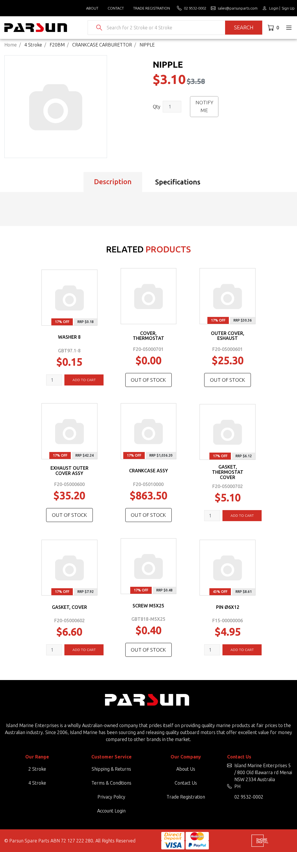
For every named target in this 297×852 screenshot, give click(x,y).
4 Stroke (37, 782)
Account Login (111, 810)
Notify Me (204, 106)
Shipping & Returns (111, 769)
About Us (185, 769)
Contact (116, 8)
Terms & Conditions (111, 782)
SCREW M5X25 (148, 605)
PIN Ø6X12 (227, 607)
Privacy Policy (111, 796)
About (92, 8)
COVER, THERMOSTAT (148, 336)
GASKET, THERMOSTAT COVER (227, 472)
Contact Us (186, 782)
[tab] (113, 182)
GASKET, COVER (69, 607)
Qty (156, 106)
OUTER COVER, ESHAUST (227, 336)
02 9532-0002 (248, 796)
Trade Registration (151, 8)
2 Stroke (37, 769)
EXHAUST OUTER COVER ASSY (69, 470)
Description (113, 182)
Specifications (177, 182)
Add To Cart (84, 380)
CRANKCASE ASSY (148, 470)
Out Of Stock (148, 380)
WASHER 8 (69, 337)
